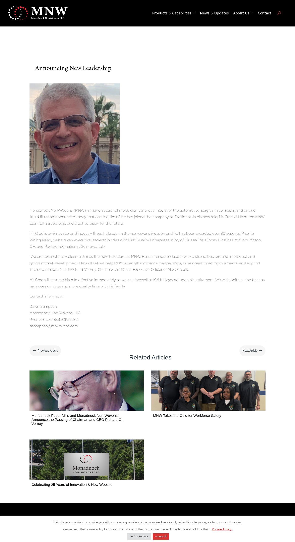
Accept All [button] (161, 536)
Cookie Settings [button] (139, 536)
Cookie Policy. (222, 529)
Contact (264, 13)
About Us (241, 13)
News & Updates (214, 13)
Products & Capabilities (171, 13)
